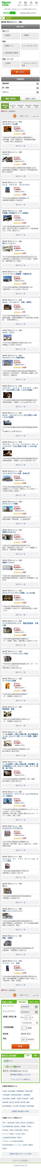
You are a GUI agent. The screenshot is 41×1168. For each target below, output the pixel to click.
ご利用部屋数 (8, 1027)
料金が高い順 (28, 106)
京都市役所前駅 (16, 1095)
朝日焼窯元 (30, 1123)
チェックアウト (9, 1011)
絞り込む (20, 72)
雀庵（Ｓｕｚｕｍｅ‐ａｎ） (12, 911)
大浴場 (7, 63)
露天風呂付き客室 (11, 53)
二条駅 (31, 1098)
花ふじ (5, 886)
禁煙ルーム (9, 46)
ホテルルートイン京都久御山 (13, 358)
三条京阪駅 (6, 1095)
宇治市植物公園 (7, 1126)
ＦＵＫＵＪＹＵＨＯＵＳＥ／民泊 (15, 654)
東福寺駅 (5, 1102)
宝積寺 (19, 1137)
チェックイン (8, 1006)
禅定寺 (26, 1130)
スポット (5, 92)
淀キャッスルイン (9, 243)
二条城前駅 (26, 1095)
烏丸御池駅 (11, 1091)
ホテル (10, 1061)
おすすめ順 (13, 106)
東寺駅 (17, 1102)
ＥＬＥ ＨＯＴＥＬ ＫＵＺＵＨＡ (16, 185)
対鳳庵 (23, 1126)
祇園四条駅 (20, 1091)
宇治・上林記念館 (8, 1123)
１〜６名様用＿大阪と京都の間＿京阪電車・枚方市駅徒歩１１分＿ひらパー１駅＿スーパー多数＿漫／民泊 (20, 766)
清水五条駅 (6, 1098)
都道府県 (5, 83)
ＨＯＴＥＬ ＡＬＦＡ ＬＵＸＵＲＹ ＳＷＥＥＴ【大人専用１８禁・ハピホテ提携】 (20, 389)
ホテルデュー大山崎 (10, 124)
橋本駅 (9, 18)
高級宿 (26, 35)
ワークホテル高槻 (9, 681)
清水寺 (4, 1148)
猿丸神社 (17, 1126)
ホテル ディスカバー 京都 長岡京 (16, 302)
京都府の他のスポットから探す (20, 1154)
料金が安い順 (21, 106)
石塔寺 (11, 1130)
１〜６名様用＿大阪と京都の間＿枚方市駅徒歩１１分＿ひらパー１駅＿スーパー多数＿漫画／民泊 (20, 736)
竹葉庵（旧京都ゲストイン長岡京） (16, 213)
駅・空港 (5, 88)
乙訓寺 (25, 1145)
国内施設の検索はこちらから (20, 1074)
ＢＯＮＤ (5, 154)
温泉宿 (7, 35)
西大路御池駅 (6, 1106)
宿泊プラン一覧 (20, 146)
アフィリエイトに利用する (20, 1079)
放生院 (17, 1123)
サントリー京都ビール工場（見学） (14, 1134)
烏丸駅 (4, 1091)
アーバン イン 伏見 (10, 963)
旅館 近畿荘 (7, 938)
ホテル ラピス (8, 332)
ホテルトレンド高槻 (10, 504)
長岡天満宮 (18, 1130)
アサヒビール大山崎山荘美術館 (12, 1141)
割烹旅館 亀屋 (8, 709)
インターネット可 (30, 46)
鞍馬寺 (30, 1145)
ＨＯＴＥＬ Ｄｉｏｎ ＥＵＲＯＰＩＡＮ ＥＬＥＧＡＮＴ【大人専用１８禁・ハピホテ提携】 (20, 446)
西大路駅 (22, 1106)
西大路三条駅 (25, 1102)
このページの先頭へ (20, 1160)
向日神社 (5, 1130)
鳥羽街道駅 (30, 1106)
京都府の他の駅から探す (20, 1111)
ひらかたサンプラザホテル (12, 828)
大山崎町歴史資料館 (9, 1137)
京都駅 (13, 1098)
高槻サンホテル (8, 562)
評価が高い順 (36, 106)
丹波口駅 (25, 1098)
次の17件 (36, 116)
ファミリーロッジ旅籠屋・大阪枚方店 (16, 274)
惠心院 (23, 1123)
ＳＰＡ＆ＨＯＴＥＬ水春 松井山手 (16, 473)
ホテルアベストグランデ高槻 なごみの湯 (18, 593)
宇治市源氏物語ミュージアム (12, 1145)
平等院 (29, 1126)
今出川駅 (15, 1106)
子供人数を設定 (27, 1023)
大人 (22, 1017)
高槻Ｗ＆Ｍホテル (9, 532)
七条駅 (19, 1098)
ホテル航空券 (14, 1067)
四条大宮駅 (28, 1091)
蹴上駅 (11, 1102)
